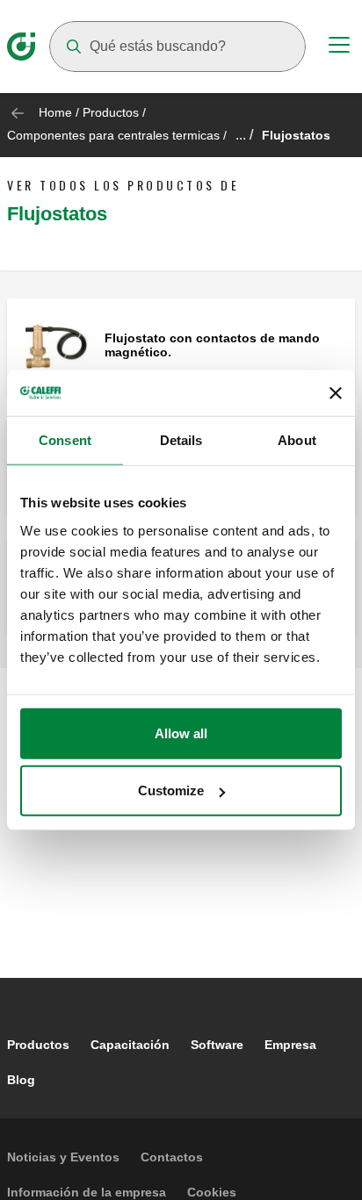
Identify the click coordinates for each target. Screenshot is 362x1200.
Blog (21, 1080)
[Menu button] (339, 47)
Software (217, 1045)
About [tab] (297, 440)
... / (244, 134)
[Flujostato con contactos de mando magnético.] (55, 346)
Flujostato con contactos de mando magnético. (212, 345)
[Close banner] (335, 393)
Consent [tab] (65, 440)
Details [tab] (181, 440)
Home (55, 112)
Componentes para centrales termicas (113, 135)
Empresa (290, 1045)
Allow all (181, 732)
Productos (111, 112)
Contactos (172, 1157)
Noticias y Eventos (63, 1157)
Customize (171, 790)
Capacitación (130, 1045)
